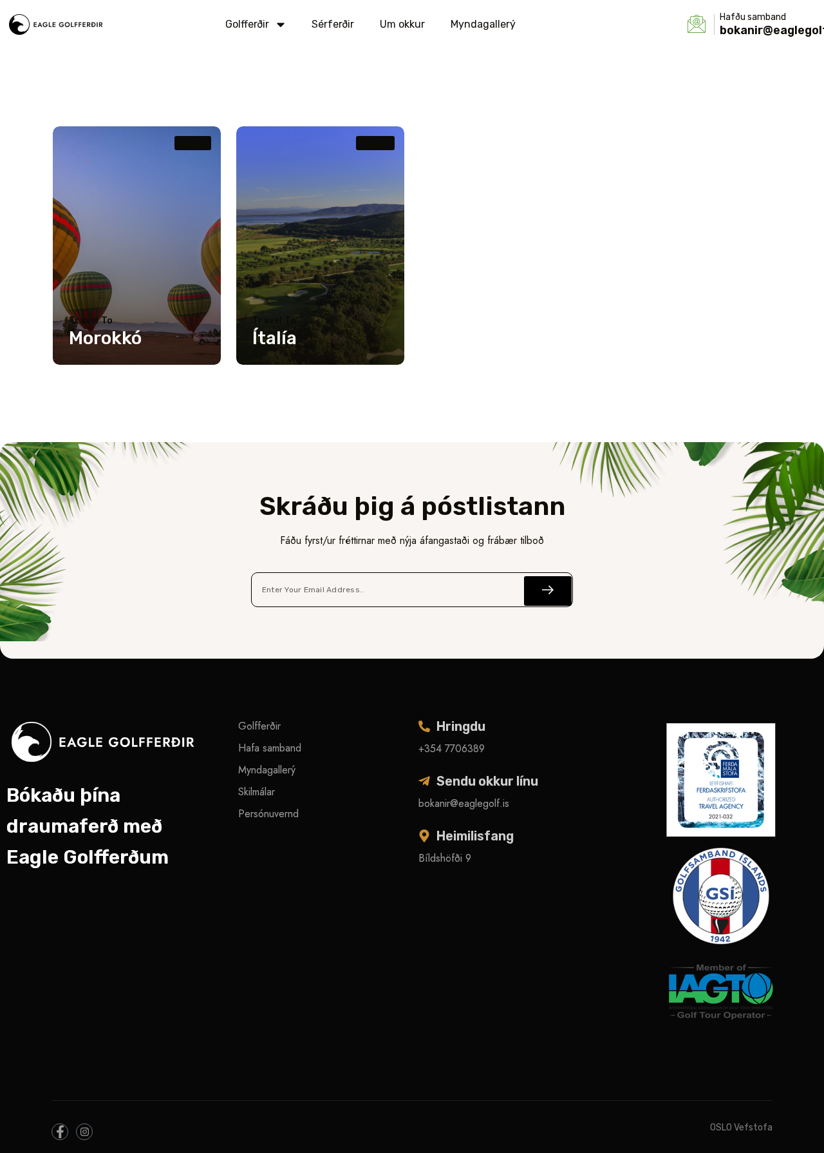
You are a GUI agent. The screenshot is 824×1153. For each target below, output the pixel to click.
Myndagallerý (483, 24)
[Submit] (548, 591)
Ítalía (274, 338)
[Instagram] (84, 1131)
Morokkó (105, 338)
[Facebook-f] (60, 1131)
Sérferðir (333, 24)
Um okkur (402, 24)
